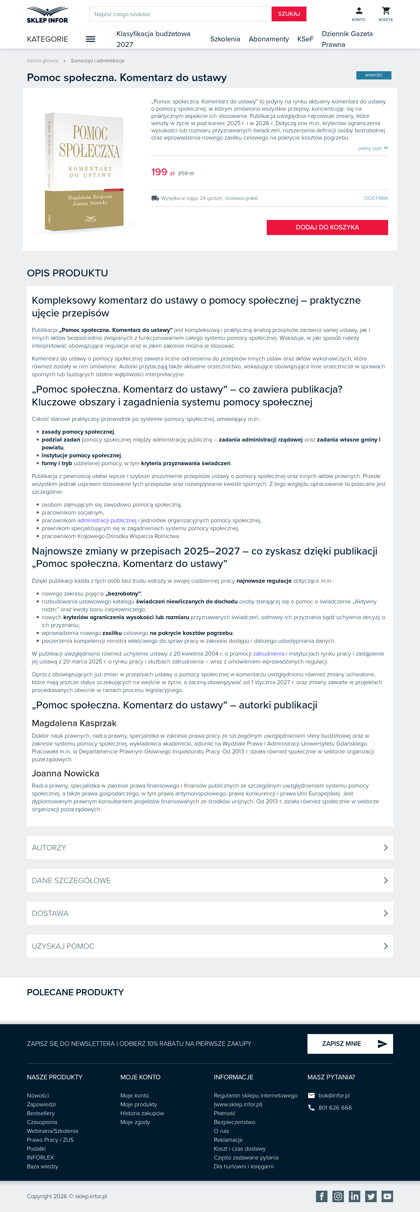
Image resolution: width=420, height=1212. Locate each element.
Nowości (38, 1095)
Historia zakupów (142, 1113)
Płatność (225, 1113)
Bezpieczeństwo (234, 1122)
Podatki (36, 1148)
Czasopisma (42, 1122)
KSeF (305, 39)
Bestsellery (41, 1113)
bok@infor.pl (334, 1095)
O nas (221, 1131)
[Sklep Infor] (47, 14)
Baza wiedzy (42, 1166)
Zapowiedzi (41, 1104)
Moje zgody (135, 1122)
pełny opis (373, 148)
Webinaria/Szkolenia (52, 1131)
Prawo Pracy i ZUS (50, 1139)
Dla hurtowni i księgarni (244, 1166)
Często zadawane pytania (246, 1157)
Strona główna (42, 61)
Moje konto (134, 1095)
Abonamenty (269, 39)
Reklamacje (228, 1139)
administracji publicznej (106, 520)
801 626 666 (335, 1107)
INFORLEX (40, 1157)
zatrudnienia (268, 653)
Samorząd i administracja (97, 61)
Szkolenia (225, 39)
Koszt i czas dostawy (240, 1148)
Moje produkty (138, 1104)
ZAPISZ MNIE (355, 1044)
